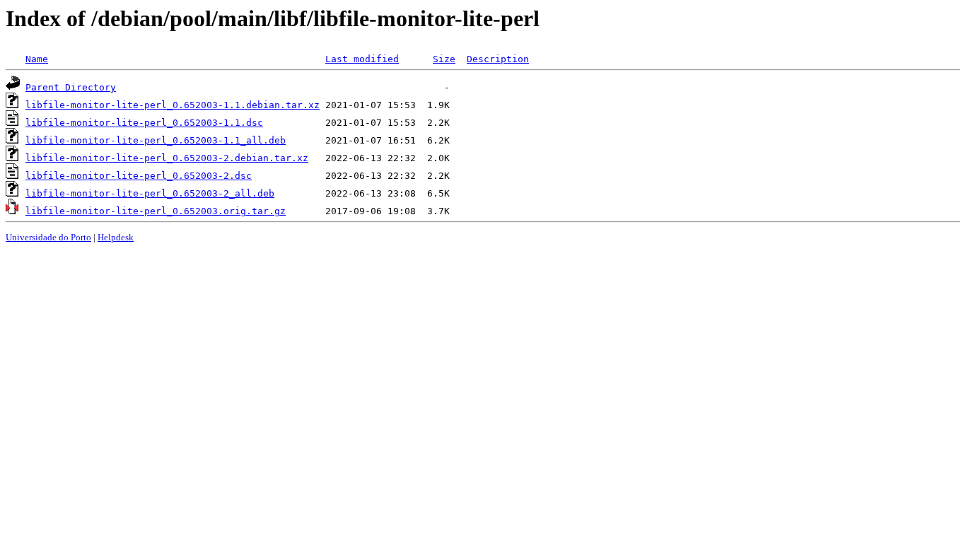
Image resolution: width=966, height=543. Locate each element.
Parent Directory (70, 87)
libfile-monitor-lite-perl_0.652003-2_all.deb (149, 193)
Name (36, 59)
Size (444, 59)
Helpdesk (116, 237)
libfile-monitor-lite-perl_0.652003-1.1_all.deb (155, 140)
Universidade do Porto (48, 237)
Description (498, 59)
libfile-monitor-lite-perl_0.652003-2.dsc (138, 175)
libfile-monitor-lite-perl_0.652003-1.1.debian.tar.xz (172, 105)
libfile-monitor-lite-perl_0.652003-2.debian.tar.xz (166, 158)
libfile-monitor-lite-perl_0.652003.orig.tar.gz (155, 211)
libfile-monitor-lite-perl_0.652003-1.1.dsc (144, 122)
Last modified (362, 59)
